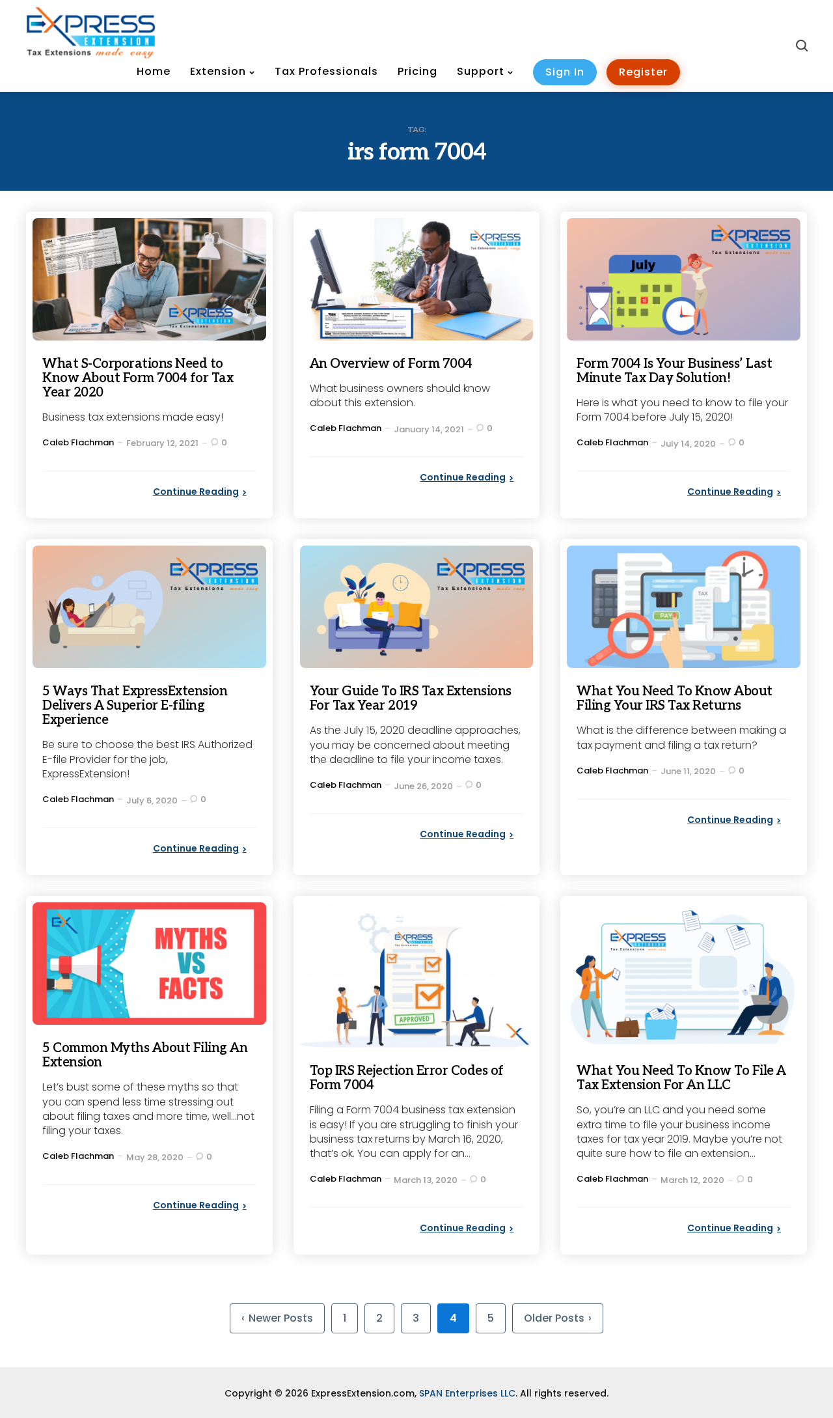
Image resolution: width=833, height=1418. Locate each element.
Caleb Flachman (78, 442)
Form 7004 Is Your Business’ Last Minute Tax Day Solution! (674, 371)
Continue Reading (196, 491)
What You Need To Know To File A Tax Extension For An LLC (681, 1078)
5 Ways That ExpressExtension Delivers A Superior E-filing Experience (134, 706)
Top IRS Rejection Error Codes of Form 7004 (407, 1078)
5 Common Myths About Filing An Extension (144, 1055)
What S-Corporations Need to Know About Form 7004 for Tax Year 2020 (137, 378)
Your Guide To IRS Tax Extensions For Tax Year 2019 (411, 699)
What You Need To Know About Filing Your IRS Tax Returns (674, 699)
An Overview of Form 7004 (391, 364)
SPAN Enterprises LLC (467, 1393)
